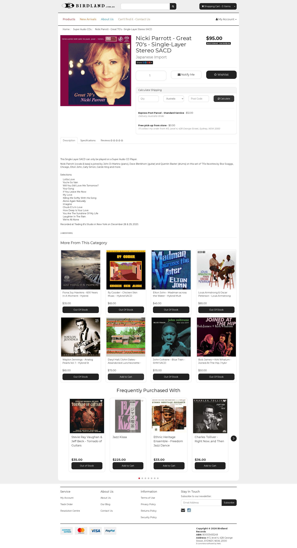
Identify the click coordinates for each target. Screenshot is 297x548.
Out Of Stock (80, 309)
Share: (140, 62)
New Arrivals (88, 19)
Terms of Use (148, 497)
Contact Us (107, 510)
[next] (234, 438)
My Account (66, 497)
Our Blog (105, 504)
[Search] (173, 6)
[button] (101, 401)
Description (69, 140)
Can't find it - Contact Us (134, 19)
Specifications (87, 140)
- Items (217, 6)
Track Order (66, 504)
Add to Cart (126, 376)
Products (69, 19)
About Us (107, 19)
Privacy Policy (148, 504)
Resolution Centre (70, 510)
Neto (219, 543)
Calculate (225, 98)
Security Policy (149, 517)
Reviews (105, 140)
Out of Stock (87, 465)
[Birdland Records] (88, 4)
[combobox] (145, 6)
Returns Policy (149, 510)
